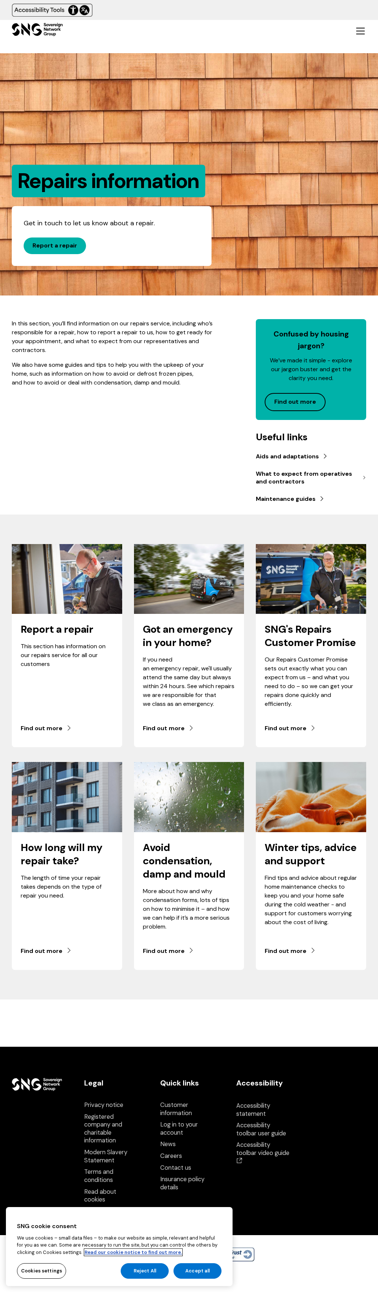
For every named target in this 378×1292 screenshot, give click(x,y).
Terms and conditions (98, 1176)
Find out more (41, 728)
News (168, 1144)
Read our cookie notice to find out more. (133, 1252)
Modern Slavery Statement (105, 1156)
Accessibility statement (253, 1110)
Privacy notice (103, 1105)
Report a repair (54, 245)
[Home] (37, 30)
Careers (171, 1156)
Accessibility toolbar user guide (261, 1129)
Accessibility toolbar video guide (262, 1152)
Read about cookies (100, 1196)
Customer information (176, 1109)
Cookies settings (41, 1271)
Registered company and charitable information (103, 1129)
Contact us (175, 1168)
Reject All (145, 1271)
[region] (119, 1246)
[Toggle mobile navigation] (360, 31)
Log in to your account (179, 1129)
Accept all (197, 1271)
